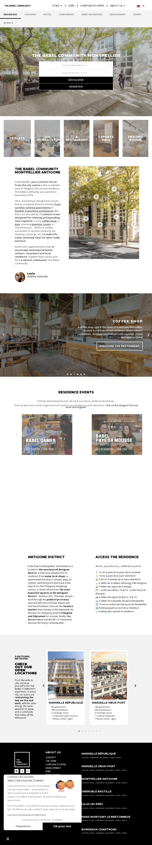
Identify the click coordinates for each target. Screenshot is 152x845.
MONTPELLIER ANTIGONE (99, 779)
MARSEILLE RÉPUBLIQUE (99, 753)
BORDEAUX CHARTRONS (99, 829)
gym (17, 224)
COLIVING (85, 757)
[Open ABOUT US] (124, 5)
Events (8, 23)
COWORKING (94, 757)
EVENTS (118, 757)
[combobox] (76, 65)
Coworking (66, 14)
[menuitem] (140, 5)
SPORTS (112, 757)
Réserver (76, 86)
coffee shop (49, 221)
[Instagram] (28, 771)
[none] (140, 5)
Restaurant (118, 14)
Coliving (30, 14)
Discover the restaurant (120, 345)
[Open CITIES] (61, 5)
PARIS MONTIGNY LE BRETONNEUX (106, 817)
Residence (10, 14)
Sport (137, 14)
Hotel (47, 14)
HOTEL (92, 770)
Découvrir (76, 80)
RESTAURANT (104, 757)
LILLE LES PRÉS (92, 804)
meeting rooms (41, 224)
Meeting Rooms (92, 14)
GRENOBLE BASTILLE (96, 791)
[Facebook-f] (22, 771)
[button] (4, 335)
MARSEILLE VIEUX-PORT (98, 766)
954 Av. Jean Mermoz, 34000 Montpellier (118, 566)
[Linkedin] (16, 771)
